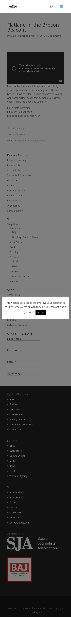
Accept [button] (40, 312)
